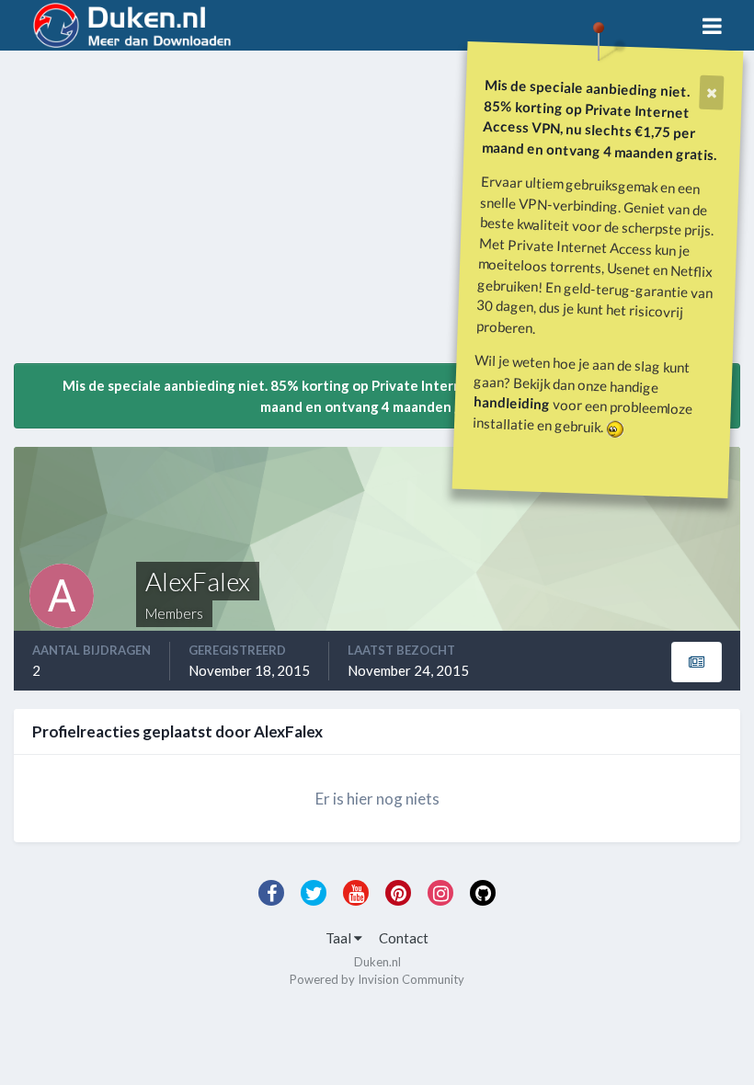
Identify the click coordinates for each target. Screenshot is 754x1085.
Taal (340, 938)
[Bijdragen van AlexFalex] (696, 662)
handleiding (512, 402)
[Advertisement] (229, 214)
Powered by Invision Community (377, 979)
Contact (403, 938)
